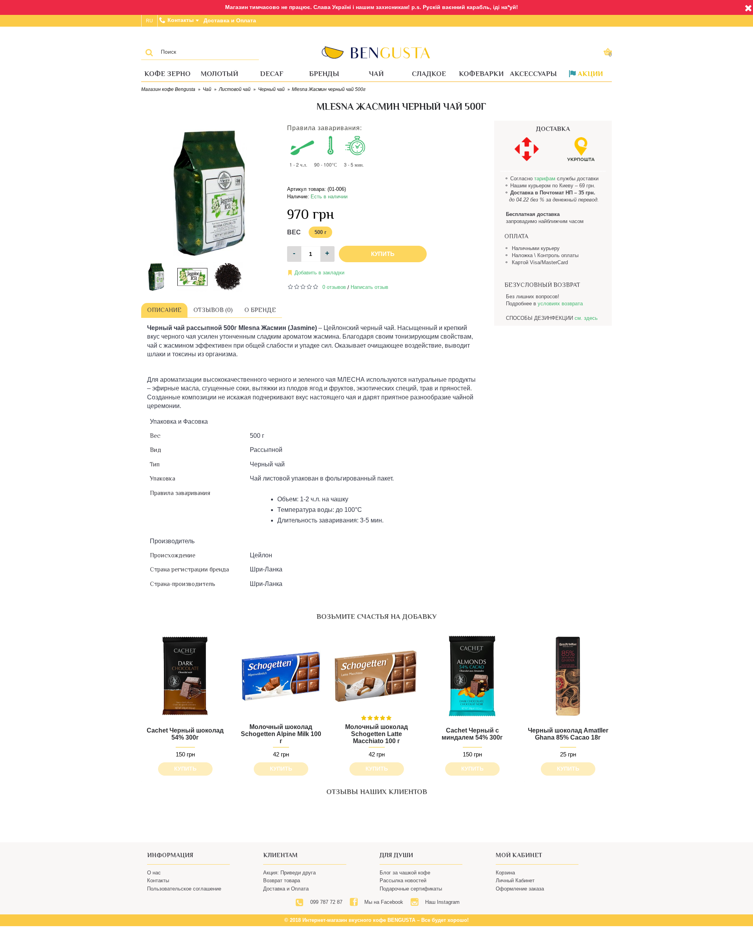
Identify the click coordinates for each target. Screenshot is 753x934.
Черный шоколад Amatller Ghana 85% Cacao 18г (568, 734)
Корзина (505, 887)
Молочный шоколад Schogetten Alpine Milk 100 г (281, 734)
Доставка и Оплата (286, 903)
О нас (154, 887)
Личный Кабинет (515, 895)
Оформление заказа (520, 903)
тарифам (544, 178)
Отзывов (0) (213, 310)
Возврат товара (281, 895)
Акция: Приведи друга (289, 887)
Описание (164, 310)
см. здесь (586, 318)
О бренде (260, 310)
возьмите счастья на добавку (376, 616)
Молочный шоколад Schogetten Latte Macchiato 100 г (376, 734)
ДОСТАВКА (553, 128)
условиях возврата (560, 303)
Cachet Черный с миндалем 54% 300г (472, 734)
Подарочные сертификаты (411, 903)
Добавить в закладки (319, 273)
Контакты (158, 895)
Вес (294, 232)
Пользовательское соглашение (184, 903)
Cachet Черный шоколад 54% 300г (185, 734)
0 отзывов (334, 287)
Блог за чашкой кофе (405, 887)
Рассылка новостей (403, 895)
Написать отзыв (369, 287)
